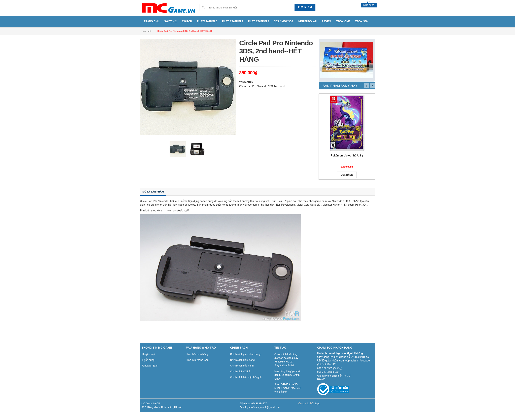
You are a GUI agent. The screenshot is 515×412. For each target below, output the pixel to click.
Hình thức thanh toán (197, 359)
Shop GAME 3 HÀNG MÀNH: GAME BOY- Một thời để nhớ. (287, 387)
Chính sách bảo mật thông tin (246, 377)
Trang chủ (146, 30)
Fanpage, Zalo (150, 365)
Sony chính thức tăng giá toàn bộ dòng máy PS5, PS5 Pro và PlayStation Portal (286, 359)
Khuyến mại (148, 354)
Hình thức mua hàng (197, 354)
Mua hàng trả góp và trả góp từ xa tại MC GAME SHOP (287, 374)
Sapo (317, 403)
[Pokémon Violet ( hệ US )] (347, 123)
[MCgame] (168, 8)
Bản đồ (321, 379)
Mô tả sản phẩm (153, 191)
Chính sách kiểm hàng (242, 359)
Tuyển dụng (148, 359)
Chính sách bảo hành (242, 365)
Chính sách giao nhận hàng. (245, 354)
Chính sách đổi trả (240, 371)
